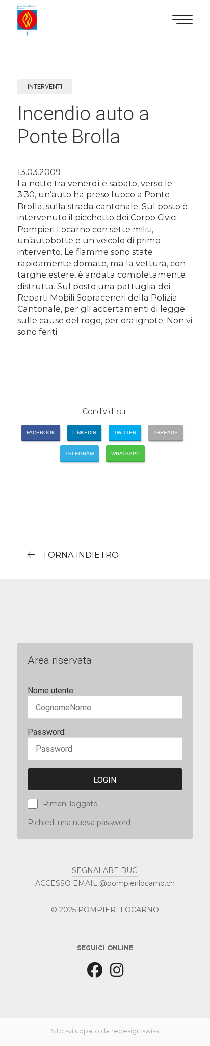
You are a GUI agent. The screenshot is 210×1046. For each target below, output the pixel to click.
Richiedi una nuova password (79, 822)
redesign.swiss (135, 1031)
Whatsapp (125, 453)
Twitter (125, 432)
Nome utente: (51, 690)
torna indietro (80, 555)
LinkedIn (84, 432)
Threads (165, 432)
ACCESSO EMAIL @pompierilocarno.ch (105, 883)
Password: (47, 732)
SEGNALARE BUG (105, 870)
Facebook (41, 432)
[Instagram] (116, 969)
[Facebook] (94, 969)
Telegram (79, 453)
